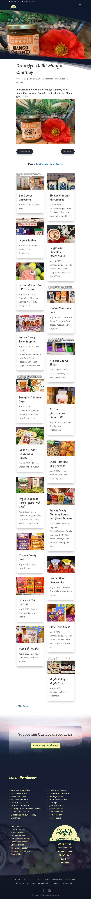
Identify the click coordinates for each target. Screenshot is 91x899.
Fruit (60, 474)
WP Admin (31, 883)
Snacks (27, 568)
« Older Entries (22, 706)
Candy (33, 564)
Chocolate (67, 317)
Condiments (47, 78)
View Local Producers (45, 745)
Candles (35, 204)
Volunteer (27, 879)
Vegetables (59, 478)
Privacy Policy (43, 883)
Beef (33, 512)
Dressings (65, 212)
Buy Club (16, 879)
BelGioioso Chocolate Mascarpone (57, 252)
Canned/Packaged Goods (30, 354)
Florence (23, 78)
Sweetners (54, 695)
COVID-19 (56, 883)
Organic (35, 523)
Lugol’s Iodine (27, 240)
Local (65, 474)
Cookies (34, 609)
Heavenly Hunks (29, 648)
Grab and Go (24, 613)
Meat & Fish (24, 519)
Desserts (23, 414)
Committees (57, 879)
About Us (20, 883)
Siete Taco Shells (60, 627)
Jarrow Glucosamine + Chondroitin (59, 413)
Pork (34, 302)
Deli (34, 294)
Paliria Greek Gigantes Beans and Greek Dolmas (61, 514)
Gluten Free (24, 298)
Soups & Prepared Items (29, 365)
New (56, 78)
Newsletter (67, 883)
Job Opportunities (41, 879)
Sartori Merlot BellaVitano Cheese (27, 454)
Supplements (24, 253)
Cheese (35, 463)
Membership (70, 879)
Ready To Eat (24, 305)
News (63, 692)
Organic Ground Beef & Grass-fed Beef (29, 502)
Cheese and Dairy (26, 467)
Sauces (62, 78)
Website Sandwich (50, 895)
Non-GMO (59, 535)
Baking (34, 654)
